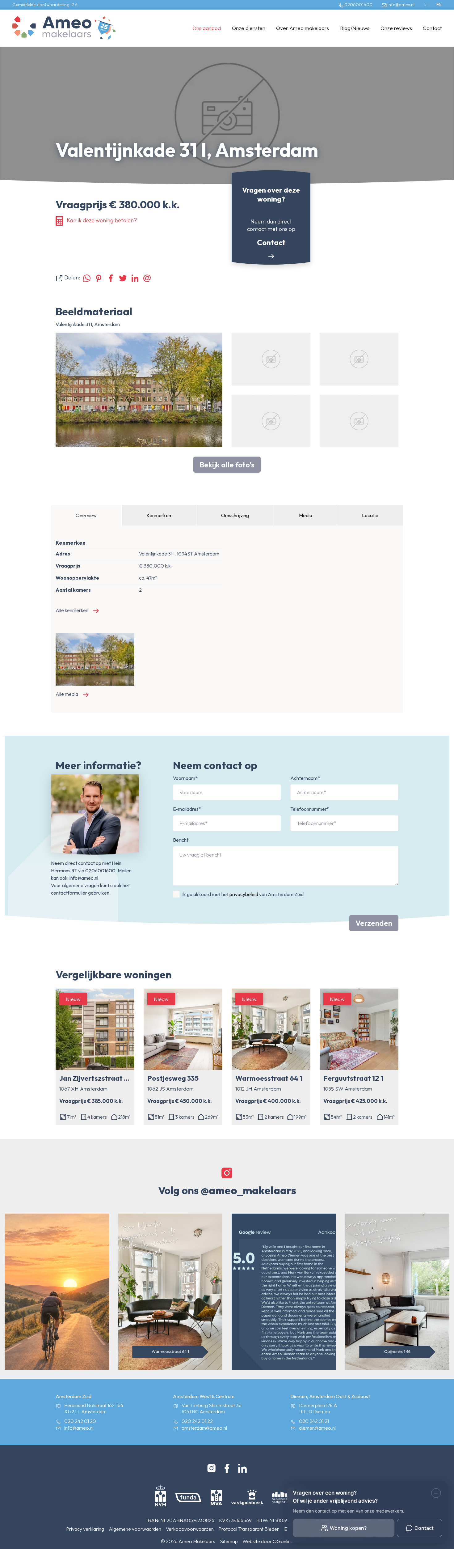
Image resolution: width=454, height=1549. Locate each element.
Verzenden (373, 923)
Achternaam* (305, 778)
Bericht (180, 840)
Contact (432, 28)
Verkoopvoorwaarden (190, 1529)
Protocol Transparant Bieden (249, 1529)
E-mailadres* (187, 809)
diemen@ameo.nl (317, 1428)
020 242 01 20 (80, 1421)
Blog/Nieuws (354, 28)
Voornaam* (185, 778)
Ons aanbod (206, 28)
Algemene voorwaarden (135, 1529)
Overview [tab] (86, 515)
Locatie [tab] (370, 515)
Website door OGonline (267, 1541)
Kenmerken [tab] (158, 515)
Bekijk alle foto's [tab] (227, 464)
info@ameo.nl (400, 4)
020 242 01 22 (197, 1421)
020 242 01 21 (314, 1421)
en (439, 4)
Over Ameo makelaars (302, 28)
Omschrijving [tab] (235, 515)
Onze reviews (396, 28)
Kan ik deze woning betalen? (102, 220)
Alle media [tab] (67, 694)
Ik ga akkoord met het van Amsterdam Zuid (243, 894)
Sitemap (229, 1541)
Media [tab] (305, 515)
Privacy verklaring (85, 1529)
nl (426, 4)
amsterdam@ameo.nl (204, 1428)
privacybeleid (243, 894)
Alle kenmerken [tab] (72, 610)
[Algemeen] (51, 28)
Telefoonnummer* (309, 809)
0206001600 (357, 4)
